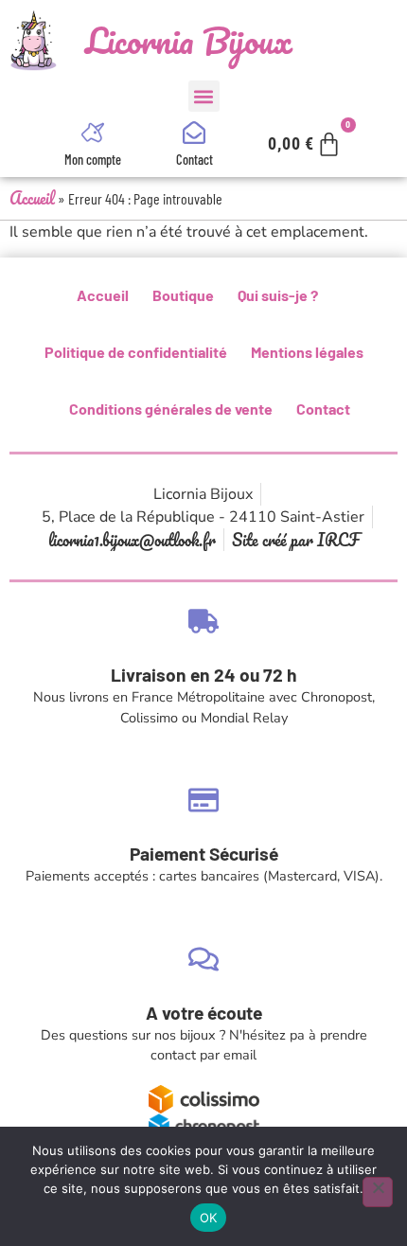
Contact (194, 159)
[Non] (378, 1192)
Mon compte (92, 159)
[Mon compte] (92, 132)
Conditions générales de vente (171, 409)
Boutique (183, 295)
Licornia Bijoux (188, 40)
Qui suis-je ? (278, 295)
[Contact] (194, 132)
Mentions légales (307, 352)
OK (209, 1217)
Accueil (32, 198)
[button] (204, 96)
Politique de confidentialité (135, 352)
